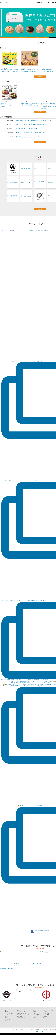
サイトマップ (45, 1016)
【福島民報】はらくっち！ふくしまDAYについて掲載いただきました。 (32, 137)
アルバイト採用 (36, 1014)
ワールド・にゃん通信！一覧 (23, 1014)
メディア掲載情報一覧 (21, 1013)
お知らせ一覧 (19, 1010)
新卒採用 (34, 1011)
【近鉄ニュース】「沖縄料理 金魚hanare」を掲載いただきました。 (31, 132)
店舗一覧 (6, 1020)
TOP (5, 1010)
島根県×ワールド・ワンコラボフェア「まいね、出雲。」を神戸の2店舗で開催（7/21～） (9, 105)
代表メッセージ (8, 1017)
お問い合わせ (19, 1016)
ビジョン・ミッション (9, 1013)
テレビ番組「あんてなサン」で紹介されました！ (27, 128)
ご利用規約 (45, 1011)
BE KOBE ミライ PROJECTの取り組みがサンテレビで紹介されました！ (32, 124)
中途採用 (34, 1013)
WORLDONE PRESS (21, 1017)
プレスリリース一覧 (21, 1011)
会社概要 (6, 1014)
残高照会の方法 (46, 1014)
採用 (33, 1010)
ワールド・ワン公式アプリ (47, 1010)
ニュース (46, 2)
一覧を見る (39, 76)
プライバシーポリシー (46, 1017)
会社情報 (39, 2)
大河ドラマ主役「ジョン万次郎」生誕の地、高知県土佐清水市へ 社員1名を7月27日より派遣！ (29, 105)
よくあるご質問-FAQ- (47, 1013)
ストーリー (35, 1016)
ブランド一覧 (7, 1019)
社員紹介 (34, 1017)
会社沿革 (6, 1016)
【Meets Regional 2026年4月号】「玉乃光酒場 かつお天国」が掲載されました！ (34, 120)
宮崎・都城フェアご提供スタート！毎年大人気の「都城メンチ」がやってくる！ (9, 71)
